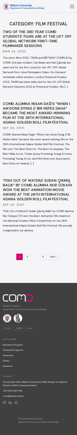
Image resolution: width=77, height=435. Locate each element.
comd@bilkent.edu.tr (13, 396)
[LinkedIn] (10, 402)
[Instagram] (4, 402)
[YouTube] (16, 402)
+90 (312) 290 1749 (12, 390)
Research (8, 366)
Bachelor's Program (13, 344)
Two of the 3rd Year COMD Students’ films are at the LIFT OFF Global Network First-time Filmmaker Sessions (37, 38)
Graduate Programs (13, 350)
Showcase (8, 355)
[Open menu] (72, 6)
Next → (54, 256)
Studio (6, 360)
